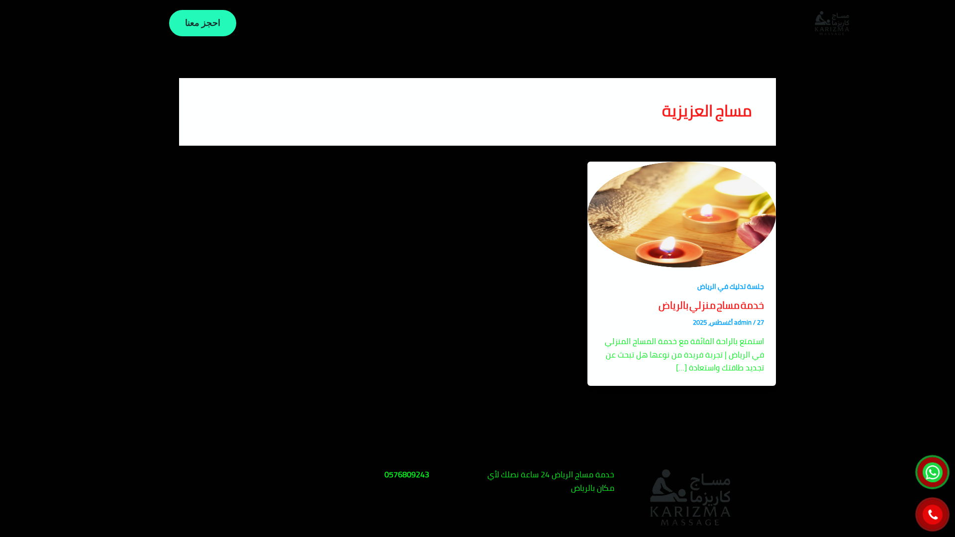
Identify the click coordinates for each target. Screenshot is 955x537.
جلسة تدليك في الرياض (730, 286)
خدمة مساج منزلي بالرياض (711, 305)
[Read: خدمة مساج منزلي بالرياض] (681, 213)
